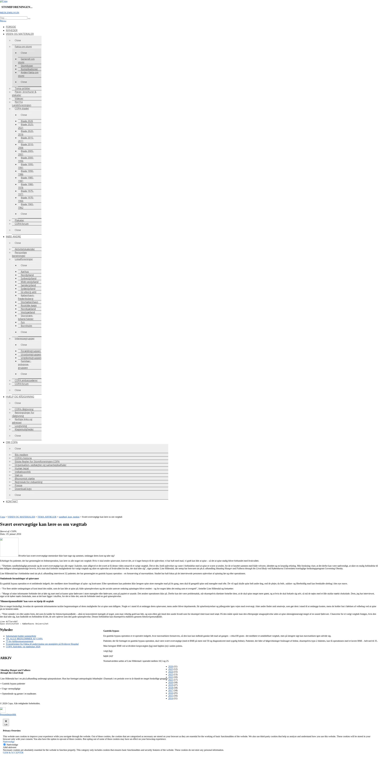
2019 (170, 685)
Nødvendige (12, 744)
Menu (3, 21)
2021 (170, 680)
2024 (170, 672)
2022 (170, 677)
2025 (170, 669)
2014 (170, 698)
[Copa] (3, 1)
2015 (170, 695)
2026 (170, 666)
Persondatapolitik (8, 714)
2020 (170, 682)
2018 (170, 687)
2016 (170, 693)
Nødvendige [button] (8, 741)
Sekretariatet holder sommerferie (21, 636)
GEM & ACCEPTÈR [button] (13, 752)
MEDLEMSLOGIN (9, 12)
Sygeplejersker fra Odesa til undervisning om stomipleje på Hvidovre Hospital (42, 644)
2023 (170, 674)
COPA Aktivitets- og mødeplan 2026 (23, 646)
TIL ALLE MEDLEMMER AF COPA (24, 638)
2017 (170, 690)
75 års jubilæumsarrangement (19, 641)
